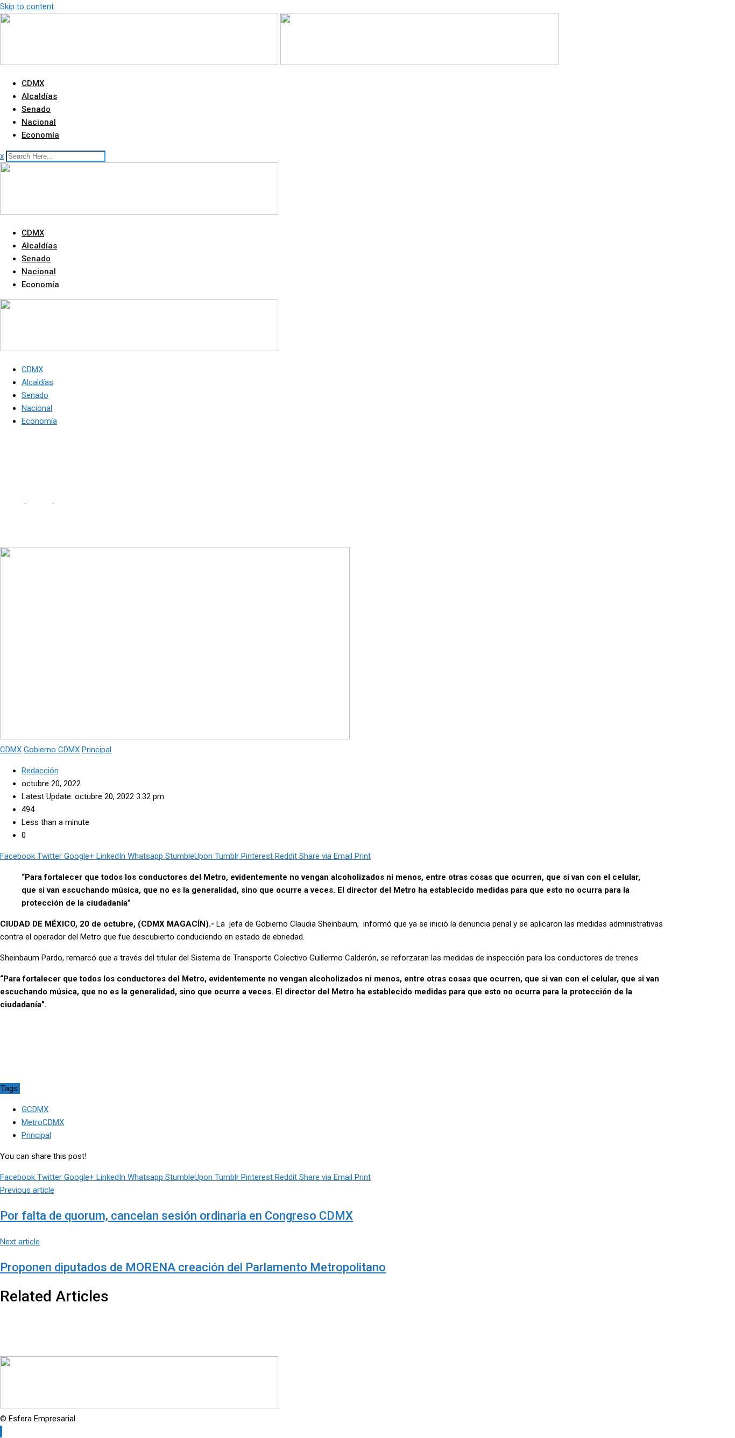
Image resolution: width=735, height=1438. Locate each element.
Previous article (27, 1190)
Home (11, 503)
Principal (36, 1135)
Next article (20, 1242)
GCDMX (35, 1109)
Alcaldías (39, 96)
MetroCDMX (43, 1122)
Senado (36, 109)
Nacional (39, 122)
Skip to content (27, 6)
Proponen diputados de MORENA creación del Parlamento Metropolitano (193, 1267)
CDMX (33, 83)
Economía (40, 135)
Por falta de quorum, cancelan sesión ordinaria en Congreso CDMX (176, 1215)
